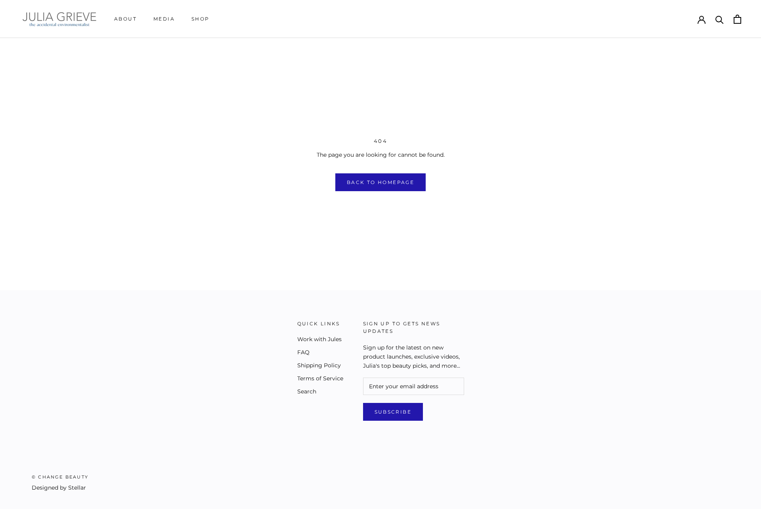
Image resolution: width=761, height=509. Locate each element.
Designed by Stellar (59, 487)
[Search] (719, 19)
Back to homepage (380, 182)
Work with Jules (319, 339)
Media (164, 19)
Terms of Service (320, 378)
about (125, 19)
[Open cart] (737, 19)
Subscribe (393, 412)
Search (306, 391)
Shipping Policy (319, 365)
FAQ (303, 352)
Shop (200, 19)
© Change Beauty (60, 477)
